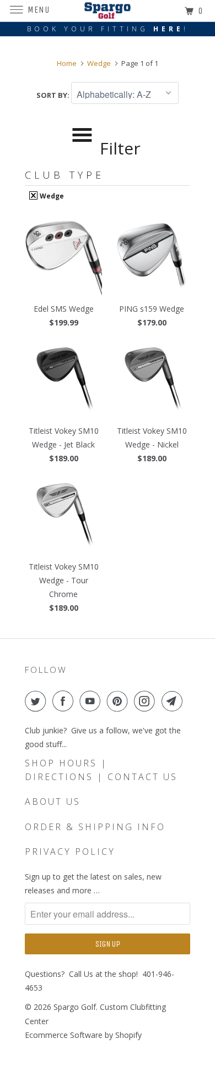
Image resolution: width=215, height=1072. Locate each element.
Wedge (51, 195)
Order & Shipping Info (95, 827)
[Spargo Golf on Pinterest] (119, 700)
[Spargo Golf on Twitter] (37, 700)
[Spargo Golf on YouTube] (92, 700)
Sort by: (53, 95)
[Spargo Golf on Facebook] (65, 700)
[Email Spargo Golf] (174, 700)
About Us (52, 801)
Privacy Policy (70, 852)
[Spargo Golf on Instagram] (146, 700)
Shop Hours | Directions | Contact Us (101, 770)
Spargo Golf (74, 1007)
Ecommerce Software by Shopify (83, 1035)
